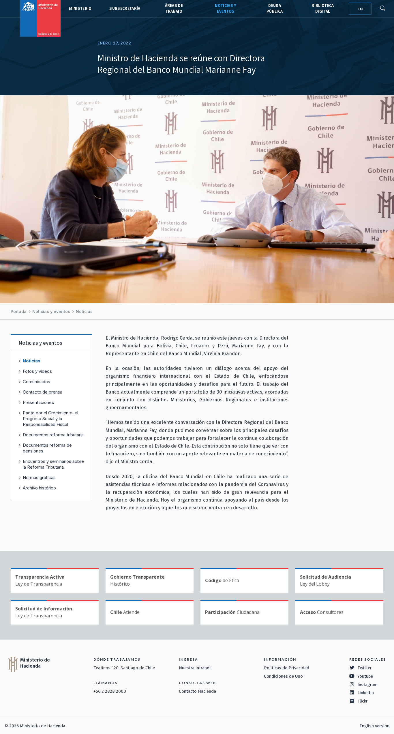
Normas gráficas (39, 477)
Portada (19, 311)
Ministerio (80, 8)
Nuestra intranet (195, 667)
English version (374, 726)
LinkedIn (365, 692)
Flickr (362, 701)
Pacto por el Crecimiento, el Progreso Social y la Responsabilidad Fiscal (50, 418)
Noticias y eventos (51, 311)
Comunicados (36, 381)
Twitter (364, 667)
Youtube (365, 676)
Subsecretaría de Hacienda (124, 8)
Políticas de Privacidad (286, 667)
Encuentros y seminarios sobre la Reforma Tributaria (53, 464)
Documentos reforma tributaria (53, 434)
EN (360, 9)
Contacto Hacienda (197, 691)
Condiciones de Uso (283, 676)
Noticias (84, 311)
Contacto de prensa (42, 392)
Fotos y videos (37, 371)
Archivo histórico (39, 488)
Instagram (367, 684)
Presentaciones (38, 402)
